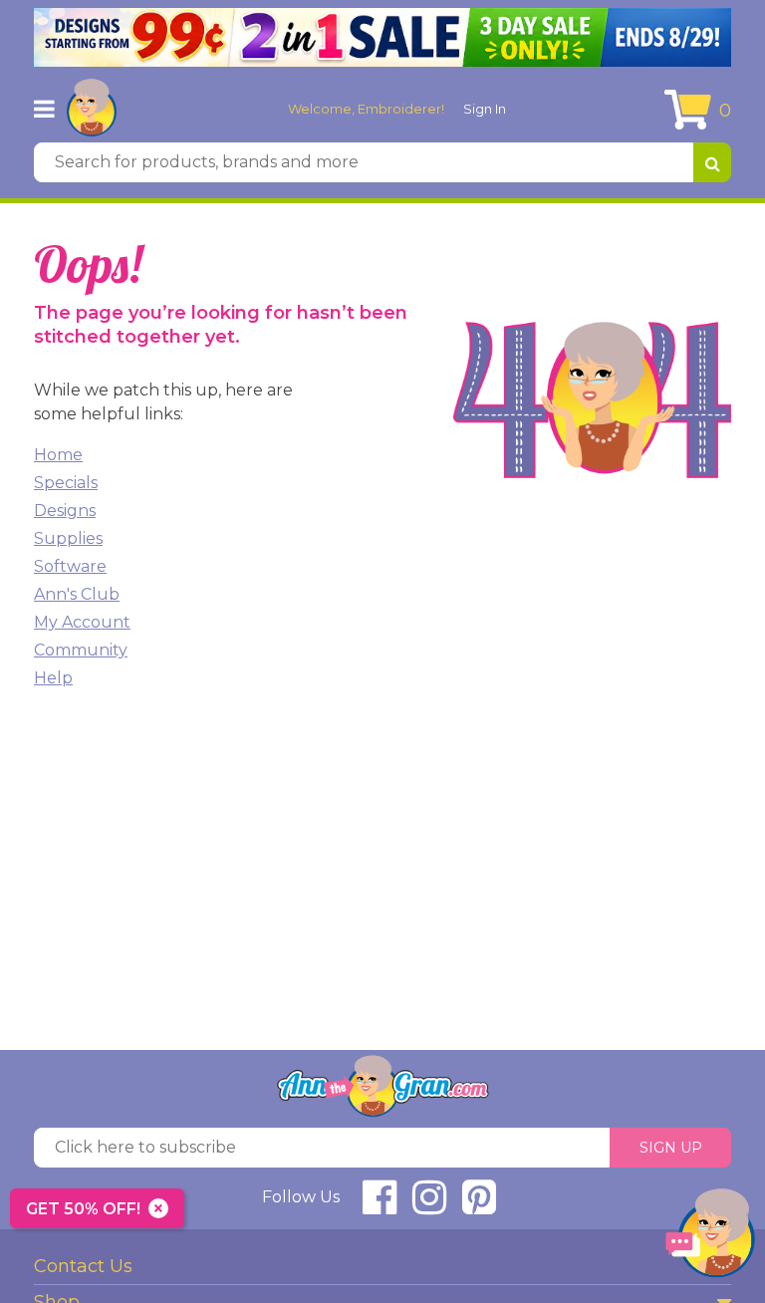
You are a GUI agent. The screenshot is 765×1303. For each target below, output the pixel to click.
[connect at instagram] (429, 1205)
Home (58, 454)
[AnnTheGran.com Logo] (92, 108)
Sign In (484, 109)
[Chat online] (710, 1237)
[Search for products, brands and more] (712, 162)
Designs (65, 510)
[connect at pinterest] (479, 1205)
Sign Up (670, 1148)
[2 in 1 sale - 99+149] (382, 37)
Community (81, 650)
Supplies (68, 538)
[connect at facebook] (379, 1205)
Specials (66, 482)
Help (53, 677)
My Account (82, 622)
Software (70, 566)
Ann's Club (77, 594)
